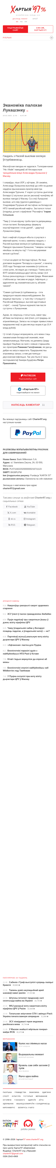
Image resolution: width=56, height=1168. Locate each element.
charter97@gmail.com (13, 1153)
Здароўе (32, 1100)
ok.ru (13, 519)
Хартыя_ (28, 9)
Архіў (35, 19)
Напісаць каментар (28, 405)
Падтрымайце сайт (15, 29)
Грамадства (20, 1092)
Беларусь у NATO (26, 1107)
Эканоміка (34, 1092)
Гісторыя (28, 1096)
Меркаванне (9, 1039)
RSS (13, 525)
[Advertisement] (28, 72)
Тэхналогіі (19, 1100)
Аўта (41, 1100)
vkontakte (30, 512)
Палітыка (7, 1092)
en (26, 21)
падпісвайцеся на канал (28, 391)
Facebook (13, 506)
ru (21, 21)
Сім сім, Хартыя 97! (40, 29)
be (17, 21)
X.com (13, 512)
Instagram (31, 519)
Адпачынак (8, 1104)
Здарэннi (46, 1092)
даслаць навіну (20, 19)
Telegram (31, 525)
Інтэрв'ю (7, 1100)
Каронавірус (9, 1107)
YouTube (31, 506)
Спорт (6, 1096)
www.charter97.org (34, 1139)
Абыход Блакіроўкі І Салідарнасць (33, 1104)
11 (27, 111)
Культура (16, 1096)
